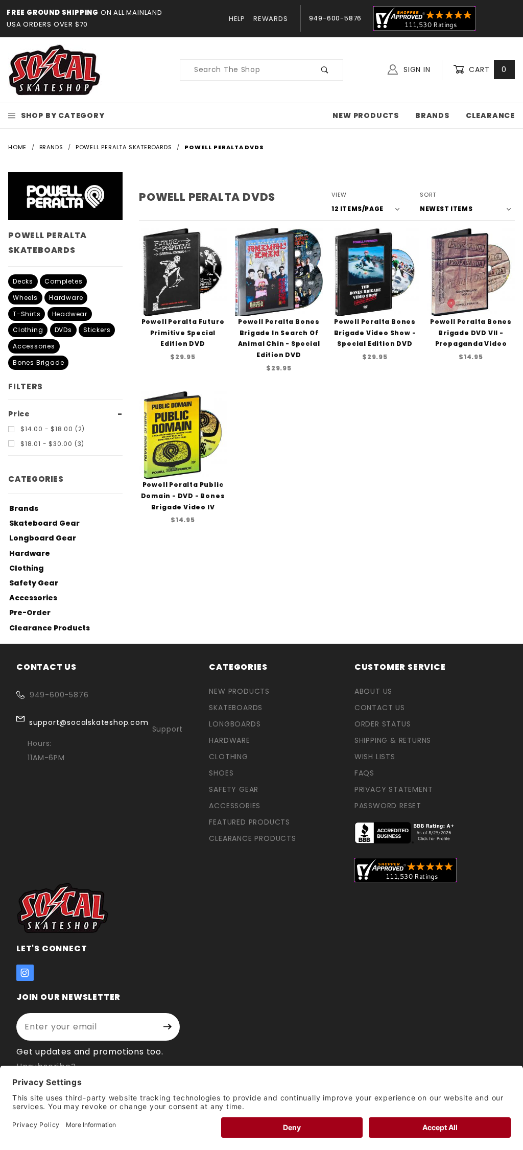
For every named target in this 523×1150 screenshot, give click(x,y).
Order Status (382, 724)
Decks (23, 281)
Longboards (234, 724)
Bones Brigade (38, 362)
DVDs (63, 329)
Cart (486, 69)
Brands (432, 115)
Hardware (66, 297)
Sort (428, 195)
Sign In (415, 69)
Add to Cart (186, 312)
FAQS (364, 773)
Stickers (96, 329)
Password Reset (387, 806)
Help (237, 19)
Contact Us (379, 707)
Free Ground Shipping (53, 12)
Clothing (28, 329)
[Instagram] (25, 973)
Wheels (25, 297)
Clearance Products (49, 628)
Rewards (270, 19)
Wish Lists (374, 757)
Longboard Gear (42, 538)
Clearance (490, 115)
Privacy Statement (393, 789)
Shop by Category (63, 115)
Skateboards (236, 707)
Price (19, 414)
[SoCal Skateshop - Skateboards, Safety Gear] (55, 69)
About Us (373, 691)
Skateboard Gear (44, 523)
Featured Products (249, 822)
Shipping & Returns (392, 740)
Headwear (69, 314)
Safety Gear (33, 583)
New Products (365, 115)
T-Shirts (26, 314)
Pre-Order (30, 612)
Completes (63, 281)
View (339, 195)
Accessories (34, 346)
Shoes (221, 773)
